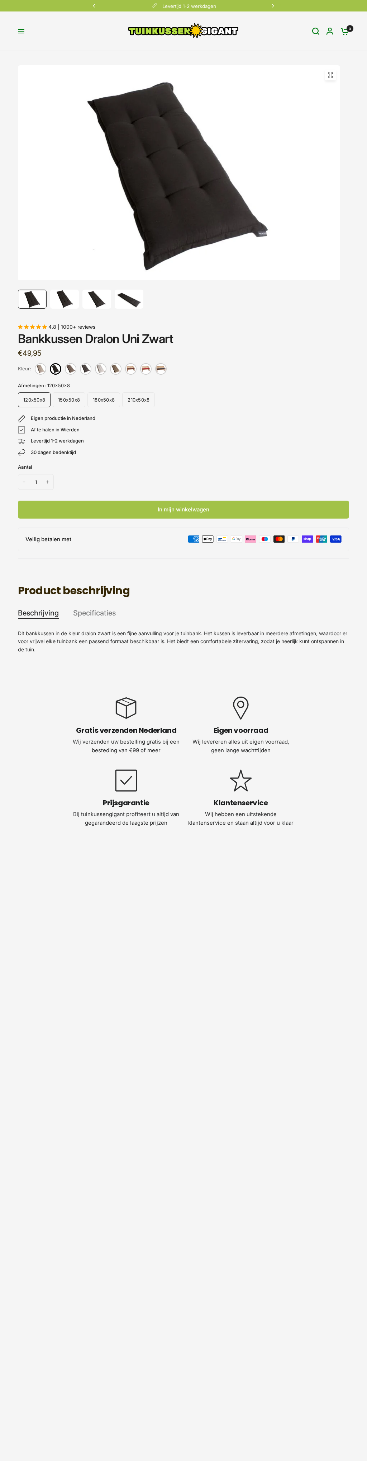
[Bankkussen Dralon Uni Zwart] (55, 369)
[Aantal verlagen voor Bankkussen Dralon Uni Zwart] (24, 482)
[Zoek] (316, 31)
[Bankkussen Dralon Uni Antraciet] (85, 369)
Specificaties (94, 613)
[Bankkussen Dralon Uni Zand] (115, 369)
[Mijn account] (330, 31)
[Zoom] (330, 75)
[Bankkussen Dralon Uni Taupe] (70, 369)
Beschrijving (38, 613)
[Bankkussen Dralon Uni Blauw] (161, 369)
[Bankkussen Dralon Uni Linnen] (40, 369)
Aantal (25, 467)
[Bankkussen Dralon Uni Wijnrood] (131, 369)
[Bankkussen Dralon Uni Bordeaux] (146, 369)
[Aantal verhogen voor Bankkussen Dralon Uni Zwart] (47, 482)
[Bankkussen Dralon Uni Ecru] (100, 369)
